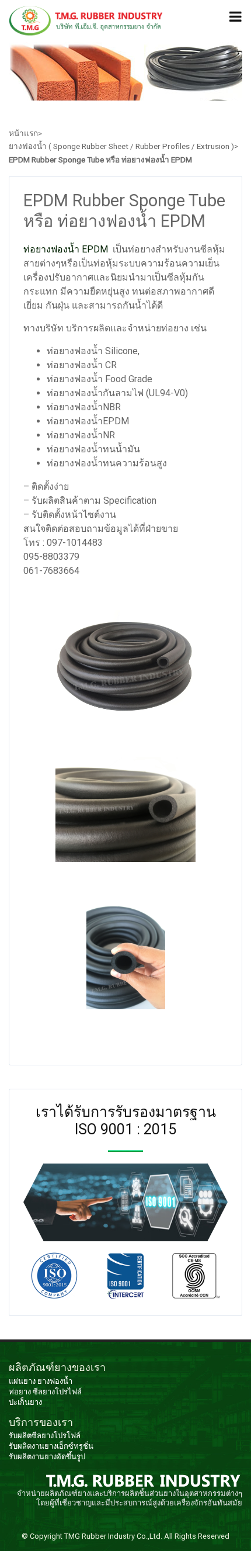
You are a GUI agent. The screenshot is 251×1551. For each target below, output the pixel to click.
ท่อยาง (20, 1391)
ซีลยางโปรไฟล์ (57, 1391)
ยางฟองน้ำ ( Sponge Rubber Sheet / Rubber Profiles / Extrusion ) (121, 146)
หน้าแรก (23, 133)
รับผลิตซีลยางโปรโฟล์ (45, 1435)
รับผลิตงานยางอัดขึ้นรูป (47, 1456)
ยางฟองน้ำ (54, 1381)
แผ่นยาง (22, 1381)
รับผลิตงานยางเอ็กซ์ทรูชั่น (51, 1446)
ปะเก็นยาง (25, 1402)
